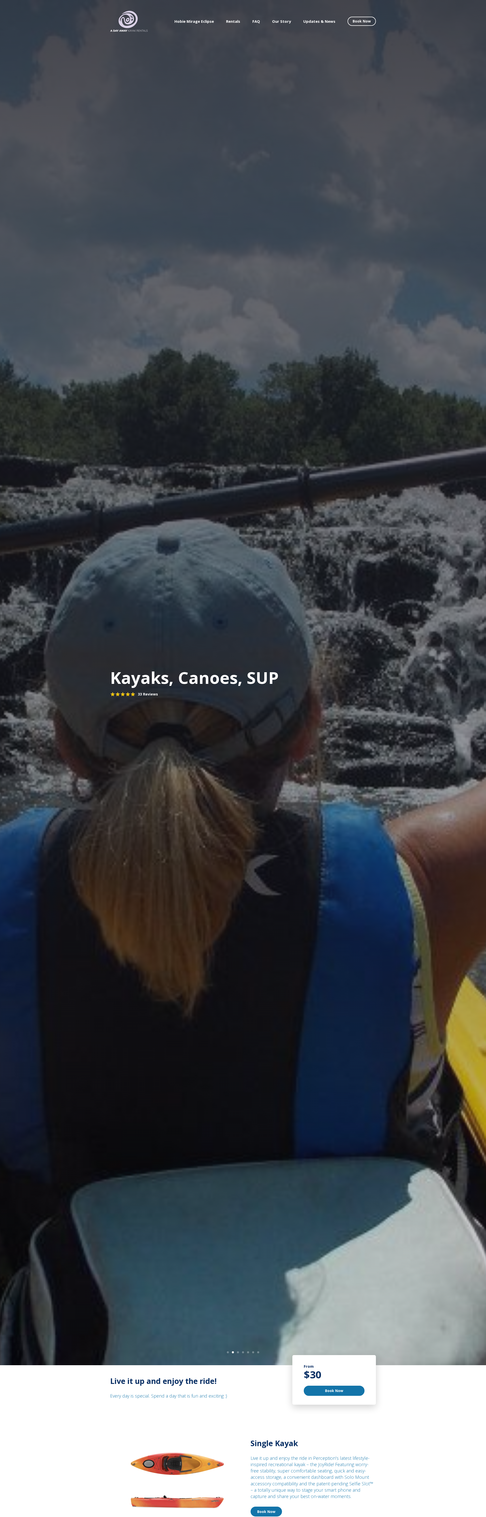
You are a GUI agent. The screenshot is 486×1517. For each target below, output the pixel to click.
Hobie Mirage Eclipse (194, 21)
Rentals (233, 21)
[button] (228, 1352)
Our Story (281, 21)
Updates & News (319, 21)
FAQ (256, 21)
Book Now (362, 21)
